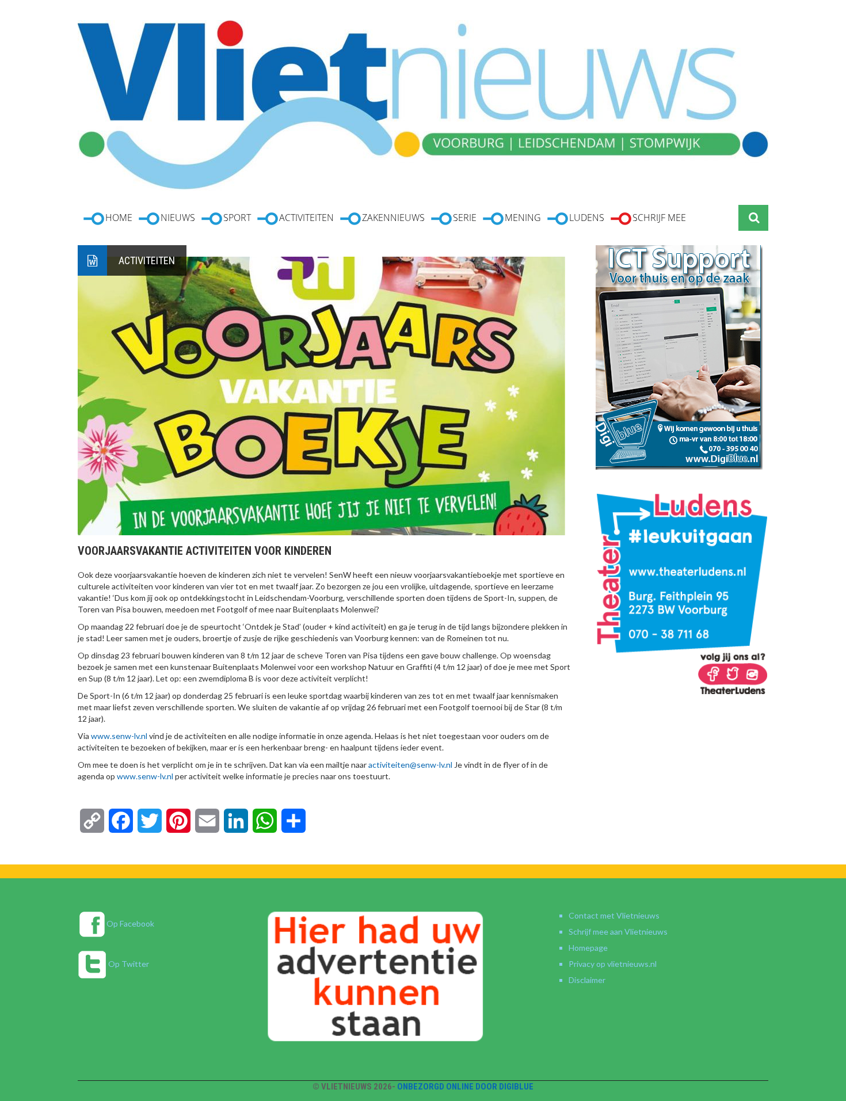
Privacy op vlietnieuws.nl (613, 964)
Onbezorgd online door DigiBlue (465, 1086)
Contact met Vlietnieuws (614, 915)
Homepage (588, 948)
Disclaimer (587, 980)
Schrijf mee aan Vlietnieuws (618, 931)
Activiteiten (147, 260)
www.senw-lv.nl (119, 736)
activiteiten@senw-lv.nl (410, 764)
